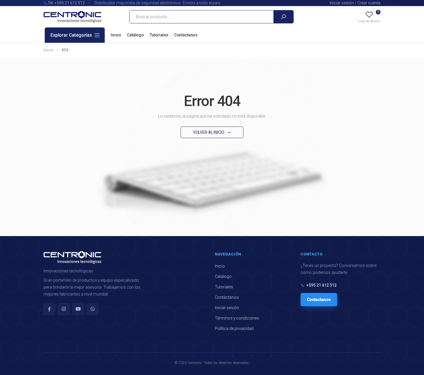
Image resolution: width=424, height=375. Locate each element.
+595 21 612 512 (321, 285)
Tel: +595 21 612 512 (66, 3)
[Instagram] (64, 309)
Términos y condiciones (237, 318)
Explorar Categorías (71, 35)
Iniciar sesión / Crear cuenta (355, 3)
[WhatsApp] (92, 309)
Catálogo (135, 35)
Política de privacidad (234, 328)
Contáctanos (186, 35)
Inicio (116, 35)
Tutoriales (159, 35)
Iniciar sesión (227, 307)
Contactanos (319, 299)
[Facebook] (49, 309)
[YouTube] (78, 309)
